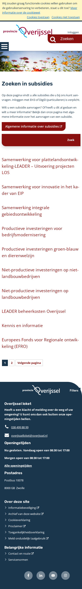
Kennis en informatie (22, 325)
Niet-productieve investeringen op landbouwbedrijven (35, 294)
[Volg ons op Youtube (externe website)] (53, 575)
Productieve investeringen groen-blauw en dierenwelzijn (40, 252)
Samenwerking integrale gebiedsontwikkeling (25, 211)
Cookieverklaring (19, 520)
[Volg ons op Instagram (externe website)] (65, 575)
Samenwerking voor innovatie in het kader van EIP (40, 190)
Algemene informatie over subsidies (32, 126)
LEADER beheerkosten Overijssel (34, 311)
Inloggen (73, 32)
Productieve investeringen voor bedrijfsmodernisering (32, 232)
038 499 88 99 (19, 427)
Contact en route (19, 553)
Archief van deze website (24, 514)
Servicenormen (18, 560)
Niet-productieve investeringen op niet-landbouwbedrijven (40, 273)
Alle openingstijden (18, 466)
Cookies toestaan (38, 17)
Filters (74, 390)
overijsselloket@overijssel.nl (25, 436)
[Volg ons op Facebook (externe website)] (28, 575)
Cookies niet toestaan (66, 17)
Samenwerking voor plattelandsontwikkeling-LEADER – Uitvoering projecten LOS (40, 166)
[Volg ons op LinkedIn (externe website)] (41, 575)
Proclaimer (15, 526)
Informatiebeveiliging (22, 508)
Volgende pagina (29, 363)
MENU (4, 46)
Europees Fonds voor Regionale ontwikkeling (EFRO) (40, 343)
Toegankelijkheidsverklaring (26, 532)
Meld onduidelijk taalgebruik (26, 538)
